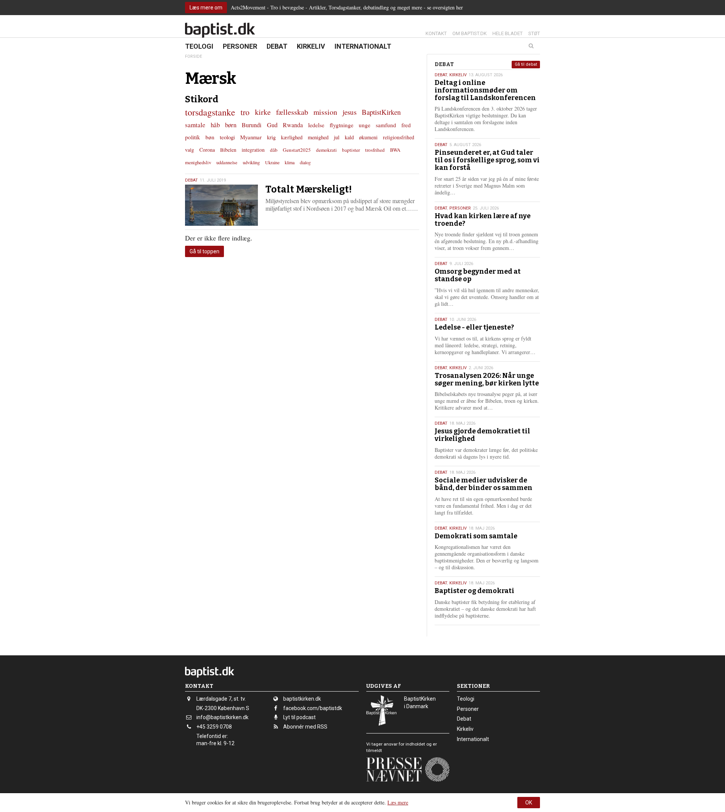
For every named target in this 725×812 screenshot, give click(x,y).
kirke (263, 112)
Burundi (252, 125)
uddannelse (227, 162)
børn (230, 124)
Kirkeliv (311, 46)
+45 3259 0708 (214, 727)
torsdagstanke (210, 112)
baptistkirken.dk (302, 699)
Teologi (199, 46)
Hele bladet (507, 33)
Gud (272, 125)
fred (406, 125)
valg (189, 149)
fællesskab (292, 112)
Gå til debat (526, 64)
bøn (209, 137)
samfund (386, 125)
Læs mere (397, 802)
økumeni (368, 137)
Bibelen (228, 149)
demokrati (326, 149)
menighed (318, 137)
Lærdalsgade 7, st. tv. (221, 699)
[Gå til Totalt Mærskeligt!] (221, 205)
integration (253, 149)
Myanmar (251, 137)
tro (245, 111)
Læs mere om (206, 8)
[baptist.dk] (220, 30)
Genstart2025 (297, 149)
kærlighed (291, 137)
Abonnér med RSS (305, 727)
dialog (305, 162)
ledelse (316, 125)
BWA (395, 149)
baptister (351, 149)
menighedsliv (198, 162)
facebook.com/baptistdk (312, 708)
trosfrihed (375, 149)
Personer (240, 46)
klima (290, 162)
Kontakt (436, 33)
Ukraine (272, 162)
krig (271, 137)
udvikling (251, 162)
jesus (349, 112)
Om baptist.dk (469, 33)
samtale (195, 124)
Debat (277, 46)
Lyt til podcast (299, 717)
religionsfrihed (398, 137)
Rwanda (293, 125)
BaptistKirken (381, 112)
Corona (207, 149)
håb (215, 124)
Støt (534, 33)
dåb (274, 149)
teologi (227, 137)
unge (364, 125)
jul (336, 137)
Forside (193, 56)
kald (349, 137)
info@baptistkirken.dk (222, 717)
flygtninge (341, 125)
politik (192, 137)
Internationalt (363, 46)
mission (325, 112)
